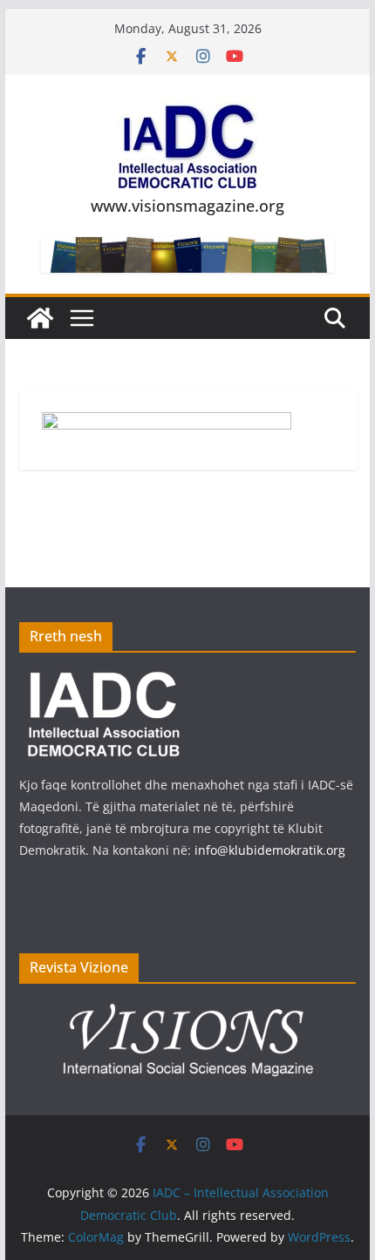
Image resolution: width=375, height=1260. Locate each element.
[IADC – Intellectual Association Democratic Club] (40, 318)
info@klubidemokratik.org (269, 850)
